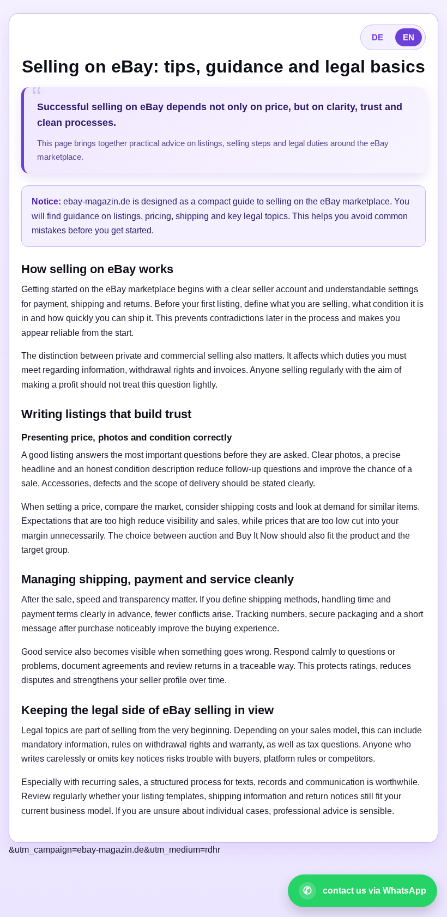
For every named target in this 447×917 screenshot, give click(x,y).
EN (408, 37)
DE (377, 37)
